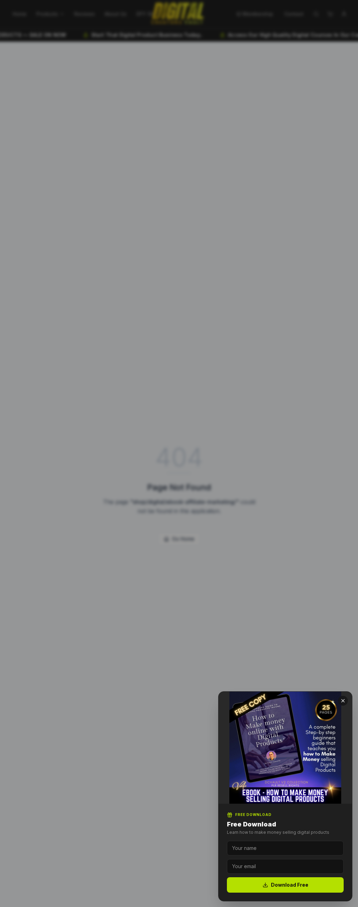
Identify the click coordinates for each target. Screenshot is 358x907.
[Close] (343, 701)
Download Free (289, 885)
